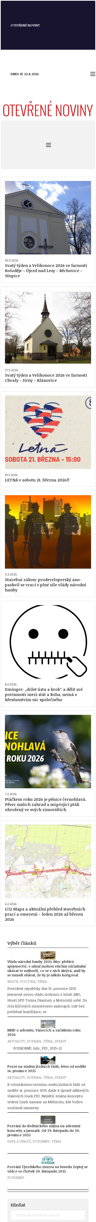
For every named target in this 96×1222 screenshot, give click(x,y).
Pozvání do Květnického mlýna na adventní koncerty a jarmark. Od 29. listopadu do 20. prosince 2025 (43, 1130)
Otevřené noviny (25, 25)
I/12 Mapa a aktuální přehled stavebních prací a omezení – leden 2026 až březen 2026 (45, 914)
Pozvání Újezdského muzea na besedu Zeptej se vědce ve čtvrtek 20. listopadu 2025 (47, 1169)
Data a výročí (19, 1141)
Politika (27, 981)
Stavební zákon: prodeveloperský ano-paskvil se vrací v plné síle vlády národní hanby (45, 585)
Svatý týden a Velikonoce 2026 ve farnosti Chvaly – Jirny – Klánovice (46, 377)
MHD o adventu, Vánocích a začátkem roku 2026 (43, 1032)
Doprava (34, 1041)
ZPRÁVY (60, 1041)
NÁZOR (12, 981)
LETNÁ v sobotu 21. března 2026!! (37, 480)
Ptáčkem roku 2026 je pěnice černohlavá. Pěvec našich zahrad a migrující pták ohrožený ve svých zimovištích (45, 804)
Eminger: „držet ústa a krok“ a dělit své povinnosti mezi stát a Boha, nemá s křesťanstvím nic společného (44, 694)
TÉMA (42, 981)
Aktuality (16, 1041)
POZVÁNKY (41, 1141)
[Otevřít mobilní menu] (92, 74)
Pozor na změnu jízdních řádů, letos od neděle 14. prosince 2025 (46, 1068)
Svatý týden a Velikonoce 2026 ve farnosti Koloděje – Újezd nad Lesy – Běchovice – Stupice (46, 270)
